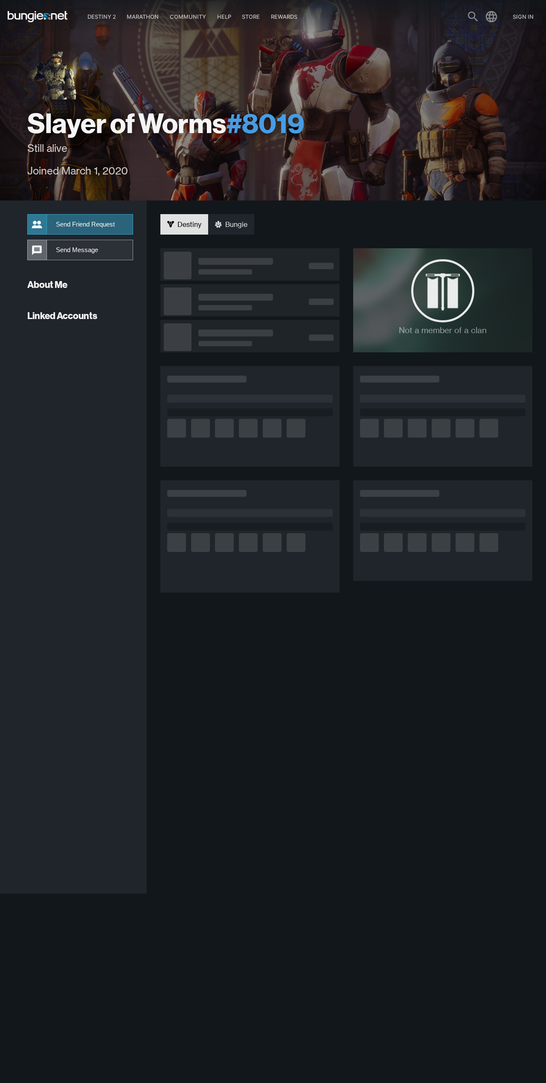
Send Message (77, 250)
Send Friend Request (85, 224)
